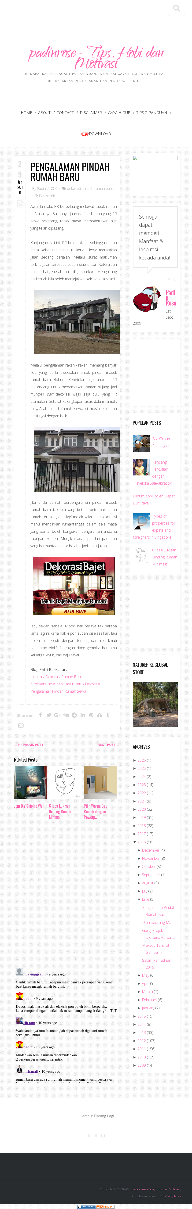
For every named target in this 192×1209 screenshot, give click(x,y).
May (145, 975)
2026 (141, 760)
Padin (41, 188)
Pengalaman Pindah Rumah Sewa (58, 691)
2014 (141, 1024)
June (145, 899)
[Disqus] (67, 895)
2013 (141, 1032)
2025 (141, 768)
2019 (141, 817)
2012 (141, 1040)
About (44, 112)
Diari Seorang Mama (159, 922)
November (151, 858)
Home (26, 112)
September (151, 874)
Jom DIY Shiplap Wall (29, 806)
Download (100, 133)
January (148, 1008)
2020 (141, 809)
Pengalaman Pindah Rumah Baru (69, 171)
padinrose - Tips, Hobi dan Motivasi (96, 59)
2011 (141, 1048)
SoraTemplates (170, 1196)
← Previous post (29, 745)
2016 (141, 842)
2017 (141, 833)
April (145, 983)
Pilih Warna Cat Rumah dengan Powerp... (95, 811)
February (149, 999)
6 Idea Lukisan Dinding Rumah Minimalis (164, 557)
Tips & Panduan (151, 112)
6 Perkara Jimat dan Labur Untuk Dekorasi (65, 684)
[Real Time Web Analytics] (105, 1206)
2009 (141, 1065)
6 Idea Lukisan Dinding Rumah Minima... (60, 811)
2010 (141, 1057)
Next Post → (109, 745)
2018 (141, 825)
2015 (141, 1016)
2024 (141, 776)
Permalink (47, 195)
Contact (65, 112)
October (149, 866)
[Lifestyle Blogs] (86, 1206)
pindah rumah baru (97, 188)
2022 (141, 792)
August (147, 882)
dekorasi (74, 188)
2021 (141, 801)
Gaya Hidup (119, 112)
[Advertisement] (99, 13)
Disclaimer (91, 112)
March (147, 991)
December (150, 850)
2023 (141, 784)
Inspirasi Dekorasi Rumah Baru (56, 676)
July (144, 891)
